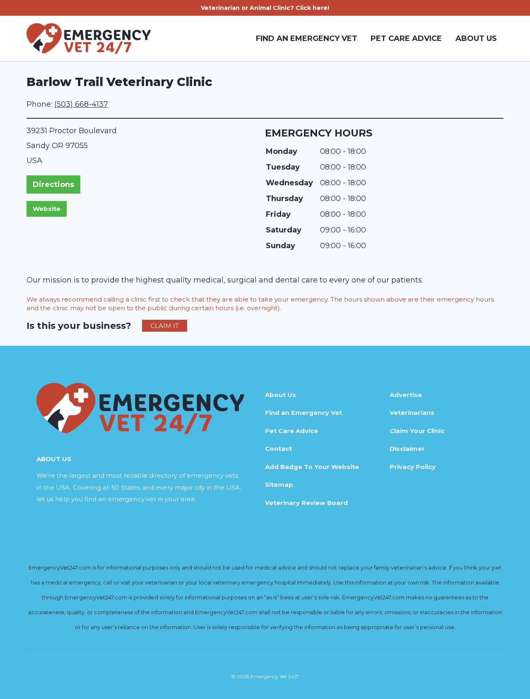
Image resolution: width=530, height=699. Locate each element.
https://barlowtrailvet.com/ (46, 209)
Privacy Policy (413, 467)
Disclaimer (407, 448)
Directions (53, 184)
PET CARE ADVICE (406, 38)
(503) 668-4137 (81, 104)
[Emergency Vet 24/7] (88, 38)
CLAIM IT (164, 326)
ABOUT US (476, 38)
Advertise (406, 395)
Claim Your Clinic (417, 431)
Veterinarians (412, 413)
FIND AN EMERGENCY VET (306, 38)
